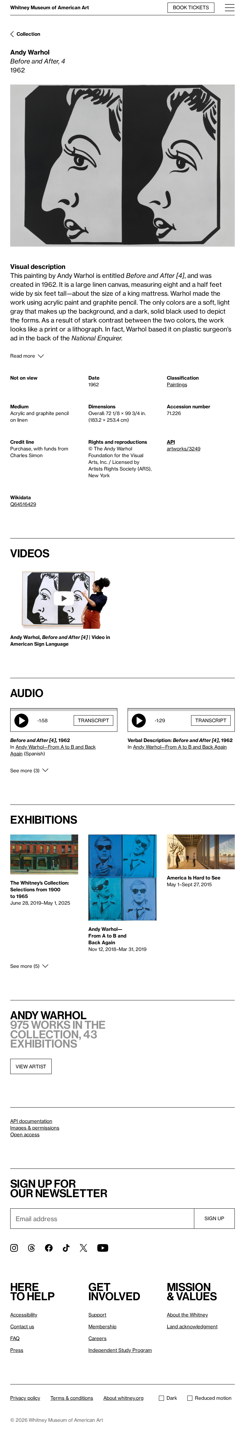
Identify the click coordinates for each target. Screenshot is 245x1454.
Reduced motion (213, 1398)
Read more (22, 356)
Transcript (93, 720)
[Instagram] (14, 1248)
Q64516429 (23, 504)
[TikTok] (66, 1248)
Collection (28, 34)
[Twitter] (83, 1248)
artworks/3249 (183, 448)
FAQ (14, 1338)
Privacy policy (25, 1398)
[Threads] (31, 1248)
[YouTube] (102, 1248)
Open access (25, 1134)
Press (16, 1350)
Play (21, 721)
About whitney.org (123, 1398)
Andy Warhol (29, 52)
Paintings (177, 384)
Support (97, 1314)
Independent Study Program (120, 1350)
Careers (97, 1338)
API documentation (31, 1121)
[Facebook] (49, 1248)
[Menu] (229, 7)
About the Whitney (187, 1314)
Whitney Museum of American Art (49, 7)
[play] (64, 598)
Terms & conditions (71, 1398)
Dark (172, 1398)
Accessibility (23, 1314)
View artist (31, 1066)
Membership (102, 1326)
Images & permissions (34, 1128)
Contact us (22, 1326)
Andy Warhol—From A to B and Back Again (180, 747)
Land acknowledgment (192, 1326)
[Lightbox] (122, 166)
